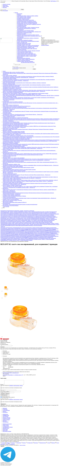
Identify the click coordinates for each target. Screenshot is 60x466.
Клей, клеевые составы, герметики (24, 16)
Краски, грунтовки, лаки (22, 42)
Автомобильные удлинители (8, 114)
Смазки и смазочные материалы (23, 60)
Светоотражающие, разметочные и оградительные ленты (23, 136)
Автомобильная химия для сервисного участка (26, 21)
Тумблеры (24, 195)
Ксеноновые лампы (7, 112)
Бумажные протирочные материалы (15, 165)
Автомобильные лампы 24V (20, 111)
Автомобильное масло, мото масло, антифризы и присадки (29, 24)
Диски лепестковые (15, 127)
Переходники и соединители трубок (24, 32)
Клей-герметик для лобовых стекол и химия (11, 76)
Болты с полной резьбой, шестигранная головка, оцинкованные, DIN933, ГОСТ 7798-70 (23, 94)
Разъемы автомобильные (29, 122)
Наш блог (5, 420)
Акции (4, 71)
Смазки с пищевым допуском (9, 116)
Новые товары (6, 424)
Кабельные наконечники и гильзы (24, 43)
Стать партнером (6, 410)
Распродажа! (19, 13)
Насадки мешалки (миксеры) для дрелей (22, 171)
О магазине (5, 409)
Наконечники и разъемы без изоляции (24, 40)
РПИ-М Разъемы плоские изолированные (17, 232)
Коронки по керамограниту (8, 171)
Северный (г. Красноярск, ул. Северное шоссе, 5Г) (13, 374)
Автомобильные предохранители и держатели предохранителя (15, 117)
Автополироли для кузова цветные (10, 158)
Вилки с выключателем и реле (19, 82)
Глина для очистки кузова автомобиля (36, 158)
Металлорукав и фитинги (8, 201)
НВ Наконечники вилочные (8, 144)
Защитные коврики (47, 133)
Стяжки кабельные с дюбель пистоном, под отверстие (23, 177)
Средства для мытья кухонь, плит (50, 102)
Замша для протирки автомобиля (35, 86)
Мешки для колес (11, 134)
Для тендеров (5, 416)
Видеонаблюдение (6, 203)
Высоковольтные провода (18, 122)
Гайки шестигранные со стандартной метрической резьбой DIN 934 (19, 95)
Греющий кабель (11, 162)
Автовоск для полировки (8, 79)
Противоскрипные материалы (35, 192)
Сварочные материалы (21, 49)
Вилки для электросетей (8, 82)
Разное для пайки (13, 131)
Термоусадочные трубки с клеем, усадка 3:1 (29, 180)
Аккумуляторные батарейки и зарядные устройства (40, 84)
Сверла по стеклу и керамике (52, 171)
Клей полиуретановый (42, 183)
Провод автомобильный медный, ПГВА (31, 162)
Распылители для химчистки (23, 86)
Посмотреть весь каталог (28, 62)
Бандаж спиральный (34, 73)
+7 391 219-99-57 (15, 67)
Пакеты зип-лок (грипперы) (8, 200)
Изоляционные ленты (7, 136)
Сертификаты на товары (8, 427)
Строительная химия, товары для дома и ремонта (27, 54)
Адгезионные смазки (7, 198)
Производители (6, 428)
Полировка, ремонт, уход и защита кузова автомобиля (28, 45)
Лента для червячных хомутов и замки (21, 187)
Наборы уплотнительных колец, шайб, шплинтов (27, 48)
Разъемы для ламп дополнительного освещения (35, 111)
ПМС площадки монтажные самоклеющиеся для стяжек (41, 176)
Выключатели (19, 195)
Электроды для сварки (23, 169)
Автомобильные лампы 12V (8, 111)
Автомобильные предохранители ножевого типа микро (29, 119)
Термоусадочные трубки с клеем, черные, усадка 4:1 (36, 181)
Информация (5, 414)
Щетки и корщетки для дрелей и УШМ (28, 126)
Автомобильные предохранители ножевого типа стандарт (14, 118)
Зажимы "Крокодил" (21, 238)
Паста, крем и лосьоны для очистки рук (11, 104)
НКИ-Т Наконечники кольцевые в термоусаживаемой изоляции (16, 239)
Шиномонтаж (20, 57)
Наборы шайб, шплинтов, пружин (27, 167)
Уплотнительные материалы (8, 193)
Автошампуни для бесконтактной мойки (21, 79)
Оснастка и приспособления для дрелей (38, 171)
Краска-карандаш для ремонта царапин (35, 150)
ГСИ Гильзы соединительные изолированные (12, 139)
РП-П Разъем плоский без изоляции (14, 145)
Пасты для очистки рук (25, 106)
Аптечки (27, 114)
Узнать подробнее (22, 445)
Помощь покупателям (7, 423)
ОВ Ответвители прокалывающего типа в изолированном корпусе (23, 231)
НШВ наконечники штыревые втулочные (40, 144)
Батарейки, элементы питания (23, 18)
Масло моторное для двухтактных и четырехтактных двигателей (41, 108)
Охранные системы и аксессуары (23, 44)
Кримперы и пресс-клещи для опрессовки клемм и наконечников (23, 148)
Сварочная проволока (7, 169)
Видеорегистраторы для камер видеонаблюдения (27, 204)
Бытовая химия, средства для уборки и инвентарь (27, 23)
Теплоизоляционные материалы (47, 192)
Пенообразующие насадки (47, 86)
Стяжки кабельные (6, 176)
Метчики (4, 172)
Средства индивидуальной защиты (24, 51)
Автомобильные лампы (22, 25)
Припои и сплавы (6, 131)
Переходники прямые (7, 129)
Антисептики (5, 174)
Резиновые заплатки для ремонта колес (31, 189)
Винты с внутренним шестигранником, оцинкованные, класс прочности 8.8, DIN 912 (29, 98)
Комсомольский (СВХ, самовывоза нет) (11, 372)
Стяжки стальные (29, 186)
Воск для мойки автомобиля (49, 79)
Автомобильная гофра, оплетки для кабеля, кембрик (27, 15)
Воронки (31, 114)
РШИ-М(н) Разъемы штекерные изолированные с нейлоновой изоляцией (21, 236)
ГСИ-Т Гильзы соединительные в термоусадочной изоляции (33, 139)
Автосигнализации (6, 156)
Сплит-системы (6, 206)
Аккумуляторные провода (8, 122)
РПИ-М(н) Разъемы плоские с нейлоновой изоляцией (36, 232)
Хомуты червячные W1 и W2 (8, 186)
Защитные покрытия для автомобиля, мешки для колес (28, 34)
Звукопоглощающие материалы (22, 192)
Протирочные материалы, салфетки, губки (25, 47)
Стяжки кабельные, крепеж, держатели (25, 52)
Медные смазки (14, 198)
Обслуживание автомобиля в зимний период (15, 91)
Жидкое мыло (29, 102)
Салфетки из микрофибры (28, 165)
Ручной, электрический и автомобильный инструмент (28, 41)
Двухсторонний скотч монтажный (19, 137)
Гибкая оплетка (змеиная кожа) (44, 73)
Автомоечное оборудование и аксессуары (25, 20)
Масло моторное (25, 108)
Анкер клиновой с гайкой (15, 93)
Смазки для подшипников (32, 198)
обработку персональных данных (16, 385)
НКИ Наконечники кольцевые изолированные (16, 229)
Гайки (4, 95)
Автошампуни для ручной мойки (36, 79)
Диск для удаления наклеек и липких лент (44, 126)
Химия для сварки (32, 169)
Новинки (19, 14)
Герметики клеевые (34, 183)
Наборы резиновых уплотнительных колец (11, 167)
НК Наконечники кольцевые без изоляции (22, 144)
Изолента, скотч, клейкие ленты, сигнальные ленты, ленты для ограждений (18, 135)
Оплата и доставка (6, 417)
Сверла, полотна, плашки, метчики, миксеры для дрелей (28, 50)
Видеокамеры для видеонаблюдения (10, 204)
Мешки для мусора (18, 200)
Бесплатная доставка (7, 431)
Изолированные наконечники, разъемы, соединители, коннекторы (16, 138)
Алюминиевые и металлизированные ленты (44, 136)
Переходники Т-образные (38, 129)
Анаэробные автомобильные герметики (29, 76)
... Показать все (31, 77)
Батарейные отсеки (6, 195)
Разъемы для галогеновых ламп (51, 111)
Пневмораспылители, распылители (10, 86)
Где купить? (5, 412)
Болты (4, 94)
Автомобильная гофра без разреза (9, 73)
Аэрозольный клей (24, 77)
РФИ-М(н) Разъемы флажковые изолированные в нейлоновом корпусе (29, 235)
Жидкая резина (13, 150)
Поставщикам (5, 421)
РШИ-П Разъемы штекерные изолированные (45, 236)
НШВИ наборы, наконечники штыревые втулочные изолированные (39, 229)
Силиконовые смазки (22, 198)
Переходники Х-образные (48, 129)
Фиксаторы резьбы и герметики (43, 76)
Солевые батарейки (25, 84)
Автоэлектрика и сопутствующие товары (25, 30)
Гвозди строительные (10, 99)
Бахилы (42, 174)
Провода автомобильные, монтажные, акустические (27, 46)
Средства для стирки (22, 102)
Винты (4, 97)
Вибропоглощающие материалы (9, 192)
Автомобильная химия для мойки (24, 17)
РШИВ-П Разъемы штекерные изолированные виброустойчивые (38, 237)
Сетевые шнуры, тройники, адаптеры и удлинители (35, 82)
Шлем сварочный (15, 169)
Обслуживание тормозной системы (32, 91)
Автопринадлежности (21, 26)
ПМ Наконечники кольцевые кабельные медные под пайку (31, 154)
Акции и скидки (6, 419)
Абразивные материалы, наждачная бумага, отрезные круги (29, 31)
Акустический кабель (18, 162)
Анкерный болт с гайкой (26, 93)
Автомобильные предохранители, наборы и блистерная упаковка (39, 118)
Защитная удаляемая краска (21, 150)
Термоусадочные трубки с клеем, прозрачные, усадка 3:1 (14, 181)
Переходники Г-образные (27, 129)
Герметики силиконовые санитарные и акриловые (13, 183)
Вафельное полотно (48, 165)
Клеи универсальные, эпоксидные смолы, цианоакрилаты (31, 90)
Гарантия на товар (6, 418)
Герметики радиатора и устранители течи (11, 90)
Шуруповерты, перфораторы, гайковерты (23, 147)
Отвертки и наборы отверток (8, 147)
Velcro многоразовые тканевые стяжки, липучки (20, 176)
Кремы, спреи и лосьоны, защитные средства (12, 106)
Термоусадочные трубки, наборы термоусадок (26, 53)
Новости (4, 411)
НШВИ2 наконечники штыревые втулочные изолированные (33, 230)
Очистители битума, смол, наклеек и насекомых (12, 80)
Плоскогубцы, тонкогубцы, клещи (38, 147)
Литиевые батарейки (17, 84)
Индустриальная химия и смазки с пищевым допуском (28, 27)
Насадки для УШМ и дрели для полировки (11, 126)
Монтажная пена (26, 183)
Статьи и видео (6, 425)
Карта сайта (5, 430)
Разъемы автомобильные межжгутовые (42, 122)
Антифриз (5, 108)
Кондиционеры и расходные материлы (10, 205)
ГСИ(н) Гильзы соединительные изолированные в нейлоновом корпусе (34, 140)
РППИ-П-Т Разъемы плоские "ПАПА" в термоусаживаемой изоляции (18, 240)
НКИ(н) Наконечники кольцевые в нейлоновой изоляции (36, 238)
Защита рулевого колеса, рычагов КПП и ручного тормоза (14, 133)
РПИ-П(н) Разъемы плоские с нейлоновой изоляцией (17, 233)
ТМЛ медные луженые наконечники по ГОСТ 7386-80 (38, 153)
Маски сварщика (37, 174)
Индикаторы (13, 195)
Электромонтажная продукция (9, 81)
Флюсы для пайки (21, 131)
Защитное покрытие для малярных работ (34, 133)
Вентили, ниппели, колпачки (45, 189)
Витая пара (5, 162)
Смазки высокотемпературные (43, 198)
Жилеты (34, 114)
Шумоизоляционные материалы (23, 58)
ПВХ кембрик (54, 73)
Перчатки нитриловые (29, 174)
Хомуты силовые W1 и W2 (20, 186)
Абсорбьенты (5, 165)
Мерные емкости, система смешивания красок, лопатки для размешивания (28, 160)
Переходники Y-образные (17, 129)
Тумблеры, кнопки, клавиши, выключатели (26, 59)
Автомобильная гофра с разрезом (23, 73)
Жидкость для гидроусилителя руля (14, 108)
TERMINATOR (6, 415)
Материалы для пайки (21, 33)
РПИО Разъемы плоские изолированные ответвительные (39, 233)
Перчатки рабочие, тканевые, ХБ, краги (16, 174)
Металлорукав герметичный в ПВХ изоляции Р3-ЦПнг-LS (14, 202)
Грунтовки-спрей (6, 150)
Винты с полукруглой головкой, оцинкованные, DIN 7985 (39, 97)
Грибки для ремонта (7, 189)
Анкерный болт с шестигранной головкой (39, 93)
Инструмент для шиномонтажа (17, 189)
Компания (5, 408)
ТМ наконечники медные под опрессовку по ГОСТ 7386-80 (15, 153)
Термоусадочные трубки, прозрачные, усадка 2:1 (48, 180)
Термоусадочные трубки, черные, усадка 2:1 (11, 180)
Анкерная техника (6, 93)
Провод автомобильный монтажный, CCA (48, 162)
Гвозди (4, 99)
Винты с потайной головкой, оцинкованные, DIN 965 (16, 97)
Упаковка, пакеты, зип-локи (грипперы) (25, 61)
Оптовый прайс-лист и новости (8, 397)
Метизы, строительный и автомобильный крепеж (27, 22)
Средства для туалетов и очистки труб (10, 102)
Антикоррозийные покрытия (23, 158)
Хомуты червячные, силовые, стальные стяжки (26, 56)
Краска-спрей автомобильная (49, 150)
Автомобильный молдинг (20, 114)
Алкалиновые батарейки (8, 84)
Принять (2, 446)
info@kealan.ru (53, 1)
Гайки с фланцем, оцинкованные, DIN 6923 (41, 95)
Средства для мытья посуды (38, 102)
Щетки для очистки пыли (39, 165)
